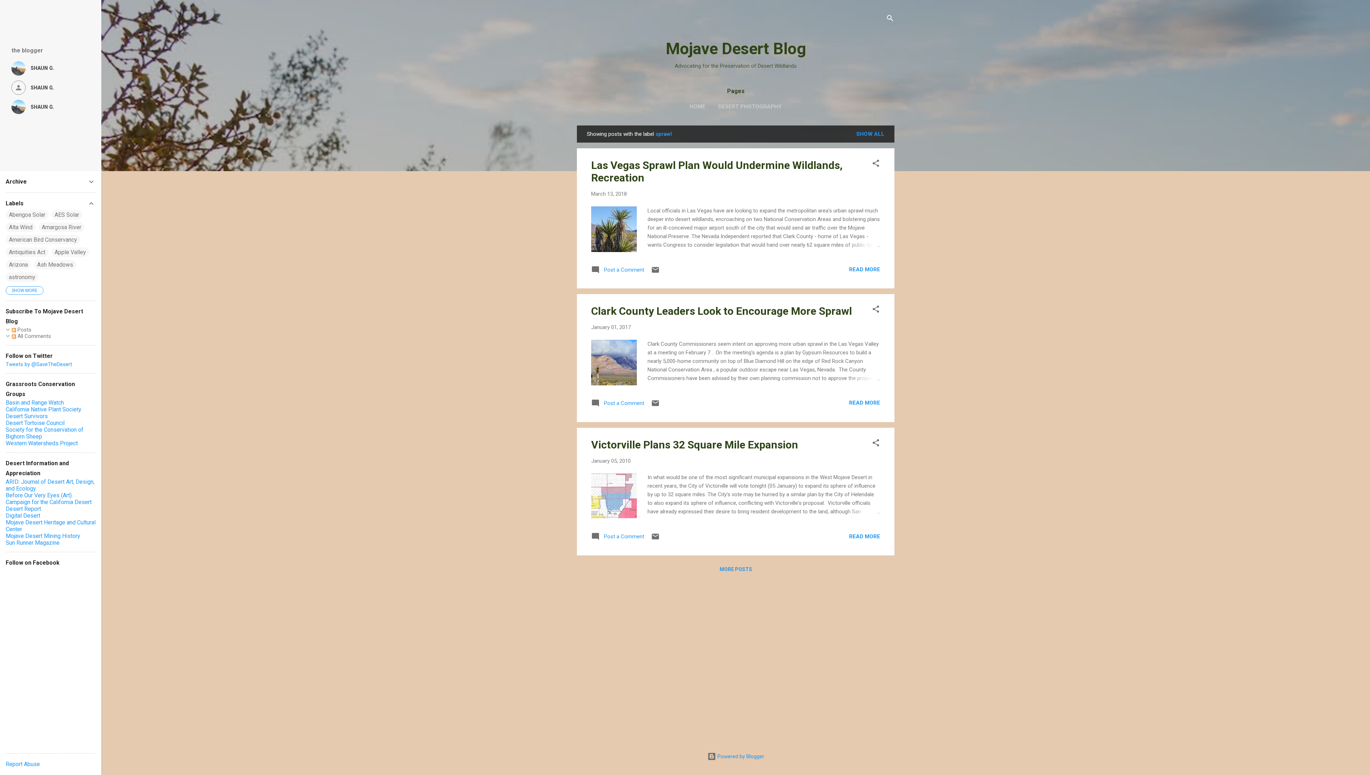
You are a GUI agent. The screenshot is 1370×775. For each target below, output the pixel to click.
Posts (23, 330)
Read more (864, 269)
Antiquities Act (27, 252)
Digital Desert (23, 515)
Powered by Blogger (740, 756)
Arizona (18, 264)
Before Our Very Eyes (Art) (39, 495)
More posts (736, 569)
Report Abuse (23, 764)
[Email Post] (655, 272)
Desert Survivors (27, 416)
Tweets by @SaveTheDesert (39, 364)
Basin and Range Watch (35, 402)
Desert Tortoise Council (35, 423)
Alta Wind (20, 227)
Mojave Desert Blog (736, 48)
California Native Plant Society (43, 409)
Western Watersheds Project (42, 443)
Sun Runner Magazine (33, 542)
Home (697, 106)
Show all (870, 134)
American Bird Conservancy (43, 239)
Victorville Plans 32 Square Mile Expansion (694, 444)
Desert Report (23, 508)
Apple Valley (70, 252)
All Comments (33, 336)
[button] (876, 164)
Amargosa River (61, 227)
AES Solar (67, 214)
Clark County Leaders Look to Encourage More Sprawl (721, 311)
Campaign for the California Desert (49, 502)
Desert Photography (750, 106)
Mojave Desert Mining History (43, 536)
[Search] (890, 19)
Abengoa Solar (27, 214)
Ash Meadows (55, 264)
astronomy (22, 277)
